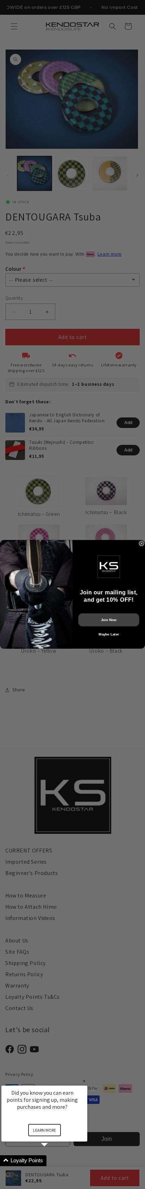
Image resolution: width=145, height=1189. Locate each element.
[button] (53, 1160)
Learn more (44, 1130)
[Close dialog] (141, 543)
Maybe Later (109, 634)
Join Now (108, 620)
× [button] (84, 1081)
